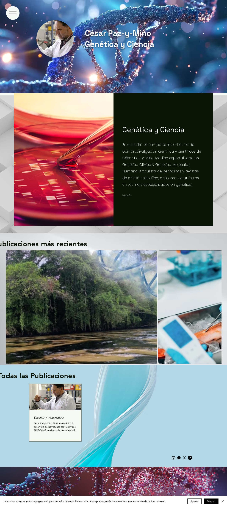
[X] (184, 458)
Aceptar (211, 501)
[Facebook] (179, 458)
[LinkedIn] (190, 458)
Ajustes (194, 501)
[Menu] (13, 13)
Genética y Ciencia (119, 44)
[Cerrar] (223, 501)
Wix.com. (55, 479)
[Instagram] (173, 458)
